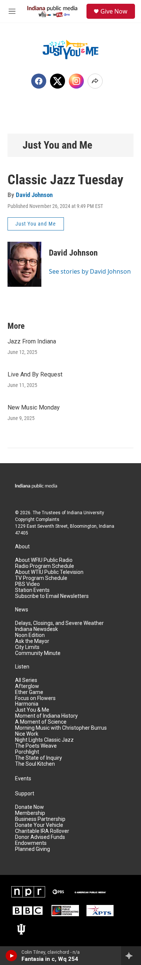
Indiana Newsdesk (36, 629)
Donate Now (29, 807)
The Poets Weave (36, 746)
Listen (22, 667)
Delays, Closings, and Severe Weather (59, 623)
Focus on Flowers (35, 698)
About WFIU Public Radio (44, 560)
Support (24, 793)
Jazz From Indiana (32, 341)
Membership (30, 813)
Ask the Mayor (32, 641)
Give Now (113, 11)
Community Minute (38, 653)
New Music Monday (34, 407)
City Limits (27, 647)
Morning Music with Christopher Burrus (61, 728)
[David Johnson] (24, 264)
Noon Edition (30, 635)
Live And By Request (35, 374)
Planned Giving (32, 849)
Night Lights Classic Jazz (44, 740)
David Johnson (34, 195)
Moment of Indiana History (46, 716)
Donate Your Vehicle (39, 825)
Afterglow (27, 686)
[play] (11, 955)
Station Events (32, 590)
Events (23, 778)
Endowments (31, 843)
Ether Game (29, 692)
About (22, 546)
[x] (57, 81)
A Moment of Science (41, 722)
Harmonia (26, 704)
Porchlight (27, 752)
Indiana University (85, 512)
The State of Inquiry (38, 758)
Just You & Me (32, 710)
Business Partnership (40, 819)
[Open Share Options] (95, 81)
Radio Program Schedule (44, 566)
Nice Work (26, 734)
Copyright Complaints (37, 519)
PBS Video (27, 584)
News (21, 610)
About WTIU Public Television (49, 572)
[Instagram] (76, 81)
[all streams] (131, 955)
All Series (26, 680)
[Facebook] (38, 81)
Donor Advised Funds (40, 837)
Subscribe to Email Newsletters (52, 596)
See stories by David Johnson (90, 271)
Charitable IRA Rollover (42, 831)
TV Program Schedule (41, 578)
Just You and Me (57, 145)
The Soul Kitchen (35, 764)
